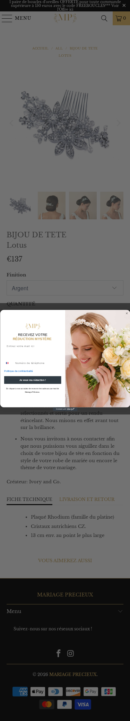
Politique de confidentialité (18, 371)
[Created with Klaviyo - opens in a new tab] (65, 409)
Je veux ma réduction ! (32, 380)
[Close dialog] (127, 313)
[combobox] (9, 363)
